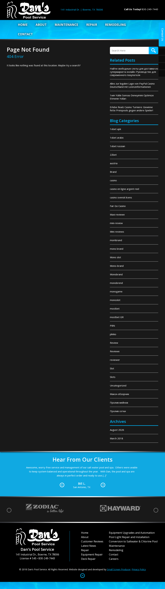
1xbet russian (117, 146)
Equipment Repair (92, 554)
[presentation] (9, 510)
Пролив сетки (118, 411)
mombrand (116, 240)
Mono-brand (117, 265)
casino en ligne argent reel (124, 188)
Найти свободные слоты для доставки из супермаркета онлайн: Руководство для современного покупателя (134, 72)
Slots (112, 377)
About (41, 25)
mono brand (116, 248)
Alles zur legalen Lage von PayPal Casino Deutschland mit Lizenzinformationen (132, 85)
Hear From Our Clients (82, 459)
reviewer (115, 359)
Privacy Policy (139, 569)
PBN (112, 325)
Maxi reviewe (117, 214)
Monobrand (116, 274)
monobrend (116, 283)
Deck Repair (88, 559)
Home (23, 25)
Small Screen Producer (119, 569)
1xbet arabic (117, 137)
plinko (113, 334)
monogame (116, 291)
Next (103, 485)
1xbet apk (115, 129)
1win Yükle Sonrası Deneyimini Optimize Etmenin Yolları (132, 97)
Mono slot (115, 257)
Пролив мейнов (119, 402)
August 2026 (117, 429)
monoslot (115, 300)
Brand (113, 171)
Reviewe (115, 351)
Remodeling (115, 25)
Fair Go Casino (118, 206)
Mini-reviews (117, 231)
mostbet (115, 308)
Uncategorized (118, 385)
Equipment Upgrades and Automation (132, 532)
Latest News (88, 546)
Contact (25, 34)
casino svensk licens (121, 197)
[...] (104, 475)
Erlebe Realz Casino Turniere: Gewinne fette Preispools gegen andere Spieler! (131, 108)
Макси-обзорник (119, 394)
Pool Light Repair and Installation (129, 537)
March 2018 (116, 438)
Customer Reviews (92, 541)
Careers (113, 559)
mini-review (116, 223)
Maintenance (66, 25)
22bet (113, 154)
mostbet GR (117, 317)
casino (113, 180)
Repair (91, 25)
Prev (62, 485)
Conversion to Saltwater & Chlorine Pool (133, 541)
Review (114, 342)
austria (113, 163)
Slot (112, 368)
